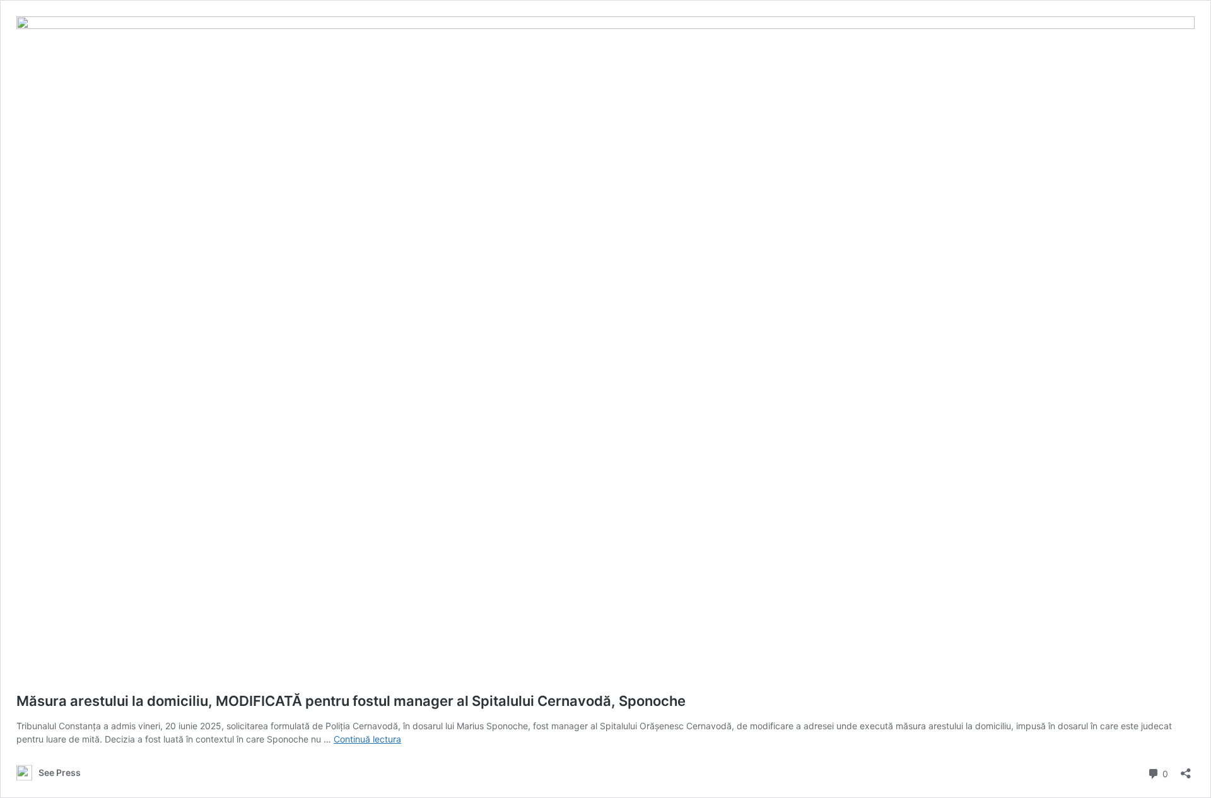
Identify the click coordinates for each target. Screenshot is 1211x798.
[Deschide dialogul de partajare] (1186, 769)
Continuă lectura (367, 739)
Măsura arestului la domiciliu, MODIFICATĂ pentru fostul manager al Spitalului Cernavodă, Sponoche (351, 701)
